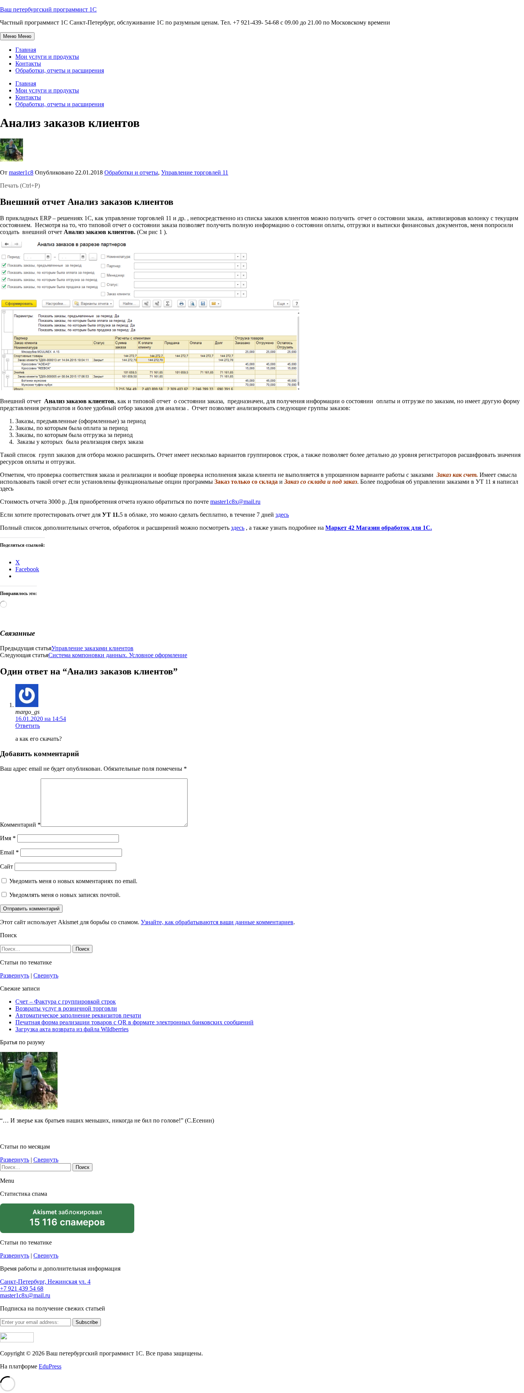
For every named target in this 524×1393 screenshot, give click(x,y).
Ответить (27, 725)
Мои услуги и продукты (47, 56)
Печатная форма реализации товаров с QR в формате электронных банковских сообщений (134, 1022)
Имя (8, 838)
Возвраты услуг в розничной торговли (66, 1008)
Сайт (6, 866)
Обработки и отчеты (131, 172)
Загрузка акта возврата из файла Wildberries (72, 1029)
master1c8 (21, 172)
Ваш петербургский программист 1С (48, 9)
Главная (25, 49)
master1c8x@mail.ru (235, 501)
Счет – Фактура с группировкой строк (65, 1001)
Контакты (28, 63)
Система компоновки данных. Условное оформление (117, 655)
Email (9, 852)
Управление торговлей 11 (194, 172)
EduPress (50, 1366)
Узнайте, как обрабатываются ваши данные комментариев (217, 922)
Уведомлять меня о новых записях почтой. (64, 895)
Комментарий (20, 824)
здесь (282, 514)
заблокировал (67, 1220)
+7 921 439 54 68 (21, 1288)
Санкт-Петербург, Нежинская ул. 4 (45, 1281)
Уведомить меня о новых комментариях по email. (73, 881)
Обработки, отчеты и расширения (59, 70)
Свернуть (45, 975)
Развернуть (14, 975)
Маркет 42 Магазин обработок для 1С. (378, 527)
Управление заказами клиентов (92, 648)
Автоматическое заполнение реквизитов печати (78, 1015)
